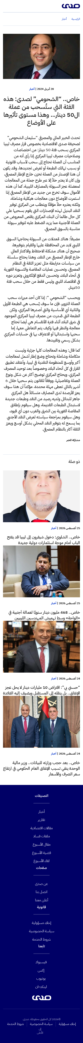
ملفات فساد (41, 836)
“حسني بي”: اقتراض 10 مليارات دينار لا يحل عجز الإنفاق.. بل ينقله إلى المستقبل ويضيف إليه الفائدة (41, 690)
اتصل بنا (41, 891)
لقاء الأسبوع (41, 860)
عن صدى (41, 883)
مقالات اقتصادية (41, 828)
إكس (41, 970)
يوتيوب (41, 978)
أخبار (32, 89)
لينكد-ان (41, 986)
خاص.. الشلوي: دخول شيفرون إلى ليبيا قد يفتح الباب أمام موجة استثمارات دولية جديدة (43, 540)
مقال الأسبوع (42, 844)
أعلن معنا (41, 900)
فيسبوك (41, 962)
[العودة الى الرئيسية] (71, 6)
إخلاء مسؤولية (41, 922)
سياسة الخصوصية (41, 931)
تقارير (41, 819)
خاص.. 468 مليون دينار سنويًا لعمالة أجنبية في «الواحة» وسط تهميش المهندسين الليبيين (44, 615)
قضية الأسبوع (41, 852)
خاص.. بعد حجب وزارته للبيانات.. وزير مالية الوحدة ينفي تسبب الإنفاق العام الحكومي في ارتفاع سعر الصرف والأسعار (41, 768)
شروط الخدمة (41, 939)
